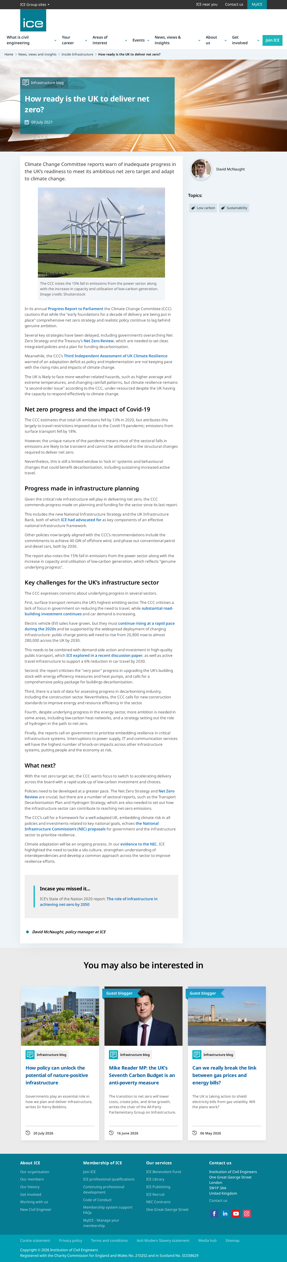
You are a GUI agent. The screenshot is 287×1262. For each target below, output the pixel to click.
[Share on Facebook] (7, 610)
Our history (29, 1186)
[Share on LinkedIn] (7, 622)
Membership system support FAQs (108, 1210)
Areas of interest (100, 40)
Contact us (234, 4)
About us (211, 40)
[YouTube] (236, 1213)
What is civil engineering (18, 40)
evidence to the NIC (138, 844)
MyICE (257, 4)
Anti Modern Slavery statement (163, 1240)
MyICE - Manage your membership (101, 1223)
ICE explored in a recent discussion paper (104, 655)
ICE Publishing (158, 1186)
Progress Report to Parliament (75, 308)
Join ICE (272, 40)
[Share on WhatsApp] (7, 633)
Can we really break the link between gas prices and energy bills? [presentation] (224, 1075)
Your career (68, 40)
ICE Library (155, 1179)
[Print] (7, 657)
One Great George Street (167, 1209)
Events (139, 40)
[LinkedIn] (225, 1213)
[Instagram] (247, 1213)
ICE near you (206, 4)
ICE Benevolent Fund (163, 1171)
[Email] (7, 645)
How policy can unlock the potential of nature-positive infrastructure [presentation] (57, 1075)
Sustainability (237, 207)
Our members (32, 1179)
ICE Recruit (155, 1194)
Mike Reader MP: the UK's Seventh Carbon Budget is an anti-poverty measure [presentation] (142, 1075)
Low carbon (206, 207)
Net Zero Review (99, 340)
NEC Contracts (158, 1201)
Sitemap (232, 1240)
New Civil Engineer (36, 1209)
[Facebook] (214, 1213)
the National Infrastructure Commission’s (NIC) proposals (92, 826)
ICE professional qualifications (109, 1179)
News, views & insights (168, 40)
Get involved (240, 40)
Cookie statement (35, 1240)
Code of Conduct (97, 1199)
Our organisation (34, 1171)
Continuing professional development (103, 1189)
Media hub (207, 1240)
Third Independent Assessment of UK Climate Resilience (115, 355)
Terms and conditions (109, 1240)
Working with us (34, 1201)
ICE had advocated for (81, 519)
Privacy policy (70, 1240)
